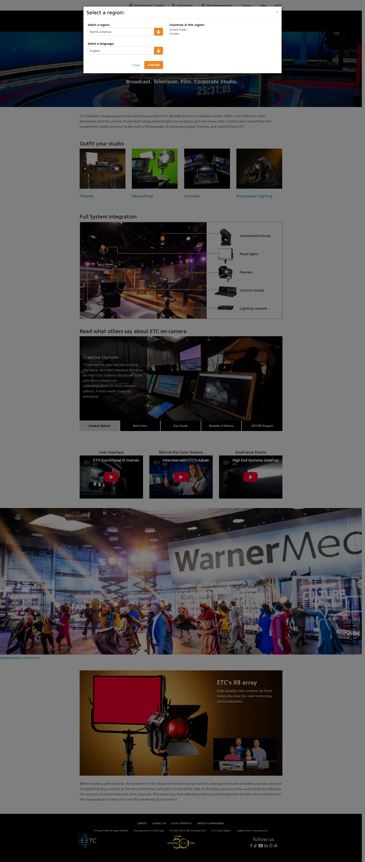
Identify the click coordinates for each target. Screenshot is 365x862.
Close (136, 65)
